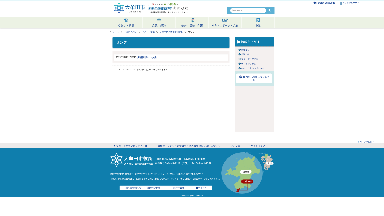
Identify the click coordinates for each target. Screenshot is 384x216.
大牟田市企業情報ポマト (171, 32)
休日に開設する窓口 (189, 179)
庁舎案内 (180, 188)
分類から (245, 54)
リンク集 (235, 145)
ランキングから (248, 64)
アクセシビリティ (351, 3)
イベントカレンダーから (252, 68)
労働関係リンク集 (147, 57)
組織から (245, 50)
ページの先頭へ (367, 142)
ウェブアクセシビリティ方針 (131, 145)
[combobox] (248, 10)
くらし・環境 (148, 32)
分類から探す (130, 32)
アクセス (202, 188)
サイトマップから (249, 59)
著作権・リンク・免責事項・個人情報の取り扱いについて (189, 145)
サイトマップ (258, 145)
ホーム (116, 32)
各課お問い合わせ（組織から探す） (144, 188)
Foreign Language (325, 2)
